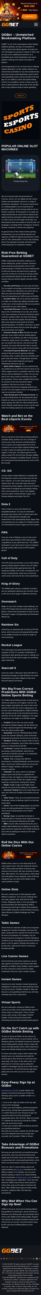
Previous (3, 171)
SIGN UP (20, 96)
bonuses (19, 1169)
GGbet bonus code (25, 1177)
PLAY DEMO (12, 161)
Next (38, 171)
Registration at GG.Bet (9, 1090)
